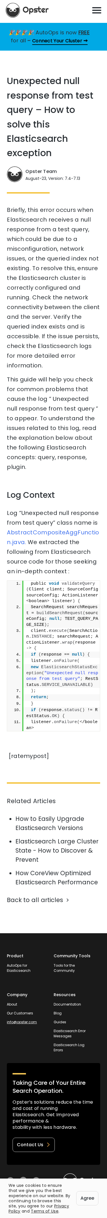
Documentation (67, 1004)
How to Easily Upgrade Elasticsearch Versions (49, 823)
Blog (58, 1013)
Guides (60, 1022)
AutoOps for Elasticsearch (19, 968)
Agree (87, 1198)
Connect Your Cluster (57, 40)
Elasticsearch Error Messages (70, 1033)
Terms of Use (44, 1211)
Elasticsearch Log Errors (69, 1047)
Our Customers (20, 1013)
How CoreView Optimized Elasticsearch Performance (56, 877)
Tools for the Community (64, 968)
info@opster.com (22, 1022)
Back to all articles (35, 900)
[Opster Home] (27, 10)
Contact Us (30, 1144)
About (12, 1004)
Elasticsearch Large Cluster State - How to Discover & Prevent (56, 850)
